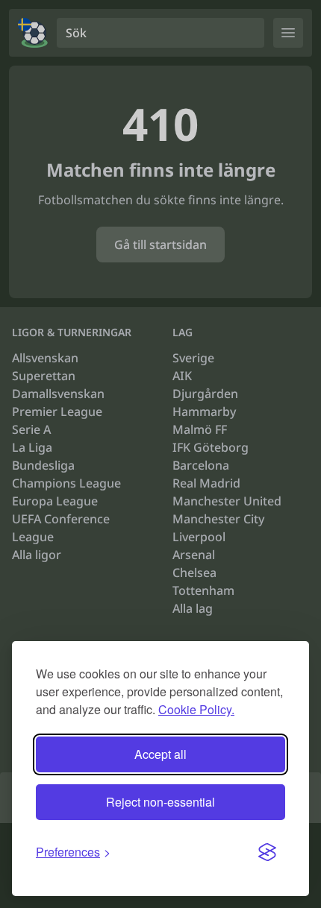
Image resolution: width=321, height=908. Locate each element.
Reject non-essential (160, 801)
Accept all (160, 754)
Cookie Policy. (196, 709)
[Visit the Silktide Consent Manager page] (267, 852)
